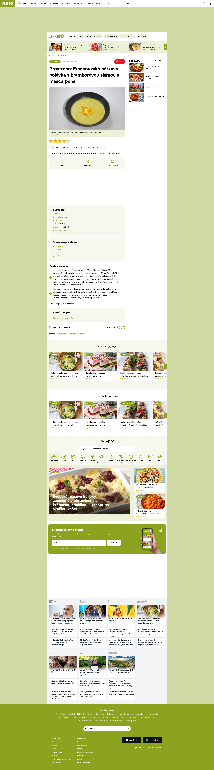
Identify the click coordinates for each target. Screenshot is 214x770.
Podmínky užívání (57, 752)
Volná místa (55, 742)
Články (43, 3)
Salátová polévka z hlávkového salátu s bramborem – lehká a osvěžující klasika (64, 374)
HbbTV (54, 749)
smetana (58, 227)
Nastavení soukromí (83, 762)
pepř (57, 256)
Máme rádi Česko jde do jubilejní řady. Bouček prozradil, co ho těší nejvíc (91, 620)
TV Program (53, 3)
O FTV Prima (56, 738)
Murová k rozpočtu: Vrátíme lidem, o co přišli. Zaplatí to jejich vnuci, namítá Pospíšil (63, 631)
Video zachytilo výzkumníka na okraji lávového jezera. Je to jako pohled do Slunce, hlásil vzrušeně (121, 642)
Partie (120, 714)
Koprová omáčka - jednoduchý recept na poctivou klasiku (151, 47)
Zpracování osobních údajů (85, 752)
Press (79, 742)
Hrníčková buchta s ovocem (152, 77)
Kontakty (80, 749)
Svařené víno (103, 717)
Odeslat (114, 543)
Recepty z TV (79, 3)
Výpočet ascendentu (85, 721)
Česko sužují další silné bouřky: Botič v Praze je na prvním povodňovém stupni (62, 642)
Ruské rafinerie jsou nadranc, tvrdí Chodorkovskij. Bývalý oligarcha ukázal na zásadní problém (63, 620)
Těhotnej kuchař (109, 3)
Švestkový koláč (130, 721)
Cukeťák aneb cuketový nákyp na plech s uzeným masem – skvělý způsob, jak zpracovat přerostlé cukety (72, 50)
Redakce (80, 759)
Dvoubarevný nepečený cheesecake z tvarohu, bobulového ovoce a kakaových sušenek (99, 374)
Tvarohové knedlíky (101, 721)
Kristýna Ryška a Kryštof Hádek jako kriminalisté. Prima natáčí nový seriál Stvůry (91, 642)
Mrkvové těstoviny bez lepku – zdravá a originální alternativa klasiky (148, 513)
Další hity (159, 61)
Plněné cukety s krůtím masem (154, 67)
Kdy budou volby (137, 714)
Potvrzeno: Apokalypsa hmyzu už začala (120, 619)
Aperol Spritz (150, 87)
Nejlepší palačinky (116, 721)
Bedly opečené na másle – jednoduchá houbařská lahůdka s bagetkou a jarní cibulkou (134, 374)
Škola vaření (66, 3)
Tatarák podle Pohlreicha (118, 717)
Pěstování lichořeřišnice (147, 717)
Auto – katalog (64, 717)
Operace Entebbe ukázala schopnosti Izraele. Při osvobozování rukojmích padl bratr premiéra (121, 632)
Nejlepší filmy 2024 (74, 714)
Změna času (111, 714)
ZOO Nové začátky (152, 714)
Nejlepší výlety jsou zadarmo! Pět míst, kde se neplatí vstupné (121, 671)
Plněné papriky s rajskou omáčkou (154, 97)
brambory (59, 217)
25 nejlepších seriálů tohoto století (63, 670)
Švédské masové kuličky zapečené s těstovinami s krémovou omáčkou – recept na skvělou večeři (81, 502)
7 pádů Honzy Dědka (79, 717)
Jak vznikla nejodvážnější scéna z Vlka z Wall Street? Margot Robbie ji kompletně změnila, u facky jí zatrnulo (63, 695)
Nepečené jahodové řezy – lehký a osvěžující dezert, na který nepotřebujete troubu (113, 48)
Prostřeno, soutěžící (70, 62)
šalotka (58, 220)
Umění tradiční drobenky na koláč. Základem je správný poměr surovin (121, 693)
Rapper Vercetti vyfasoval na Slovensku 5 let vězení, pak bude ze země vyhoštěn (92, 683)
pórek (57, 214)
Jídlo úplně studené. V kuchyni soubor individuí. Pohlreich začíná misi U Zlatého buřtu (92, 631)
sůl (56, 253)
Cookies (54, 756)
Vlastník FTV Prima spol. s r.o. (61, 759)
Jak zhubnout (60, 714)
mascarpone (60, 249)
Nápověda (80, 756)
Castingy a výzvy (82, 745)
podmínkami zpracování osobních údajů (84, 548)
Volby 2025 (92, 717)
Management (81, 738)
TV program (100, 714)
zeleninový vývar (62, 230)
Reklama (54, 745)
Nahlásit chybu (56, 762)
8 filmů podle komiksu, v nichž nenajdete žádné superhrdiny (61, 682)
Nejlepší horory (88, 714)
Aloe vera (133, 717)
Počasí (126, 714)
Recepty (34, 3)
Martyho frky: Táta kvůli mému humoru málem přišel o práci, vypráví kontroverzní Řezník (90, 672)
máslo (57, 224)
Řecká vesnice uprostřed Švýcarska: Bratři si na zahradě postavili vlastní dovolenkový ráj (120, 683)
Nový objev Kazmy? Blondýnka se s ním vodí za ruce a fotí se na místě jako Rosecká (92, 694)
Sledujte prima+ (124, 3)
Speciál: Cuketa (94, 3)
